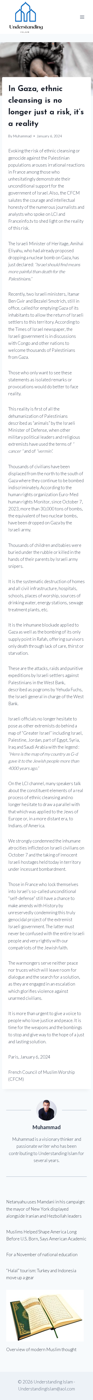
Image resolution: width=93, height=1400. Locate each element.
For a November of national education (42, 1254)
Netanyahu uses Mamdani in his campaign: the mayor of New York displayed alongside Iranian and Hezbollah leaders (45, 1208)
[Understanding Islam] (25, 17)
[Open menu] (82, 17)
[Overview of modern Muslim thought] (46, 1316)
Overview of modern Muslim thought (41, 1349)
